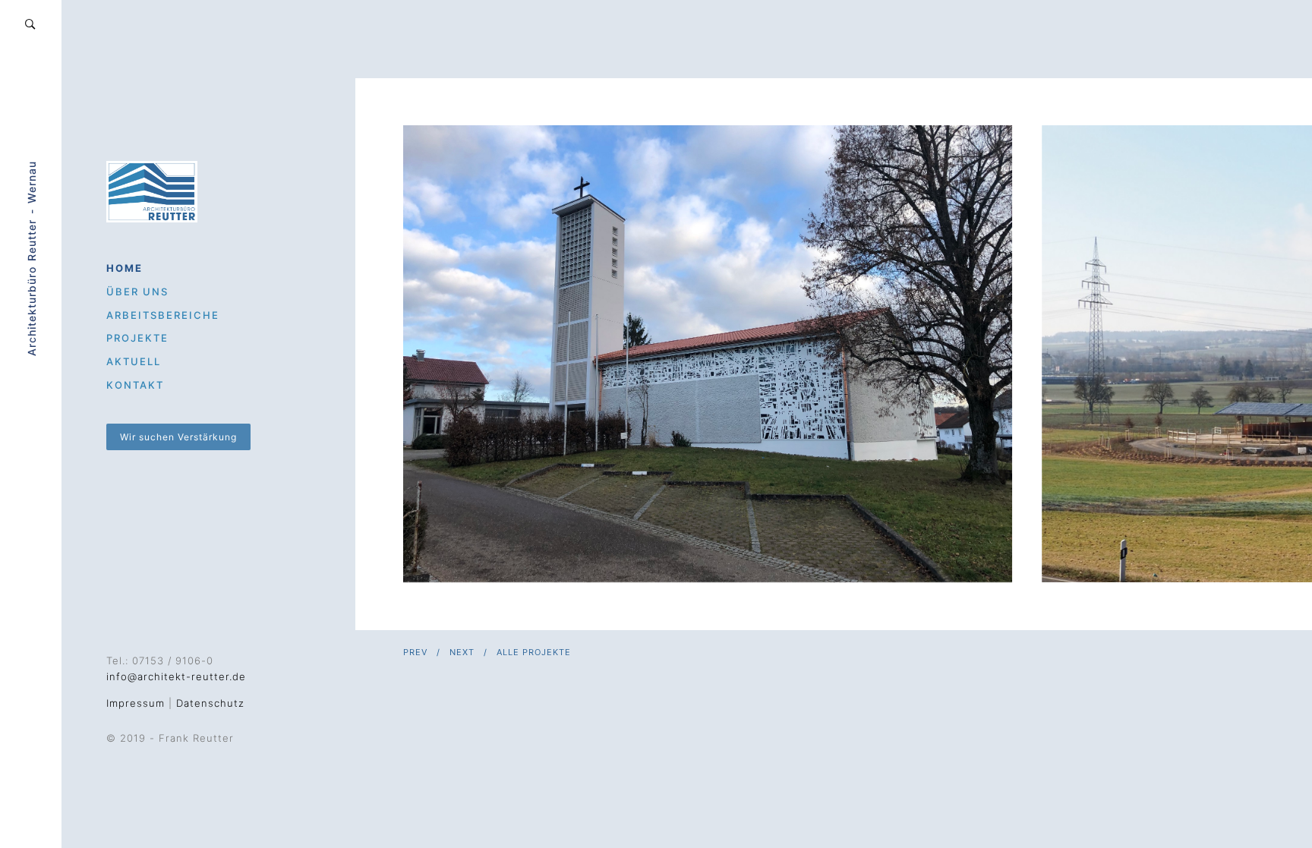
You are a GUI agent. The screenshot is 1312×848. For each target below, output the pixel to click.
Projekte (137, 338)
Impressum (135, 703)
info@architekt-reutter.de (176, 676)
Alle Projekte (534, 652)
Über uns (137, 291)
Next (462, 652)
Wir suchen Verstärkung (178, 437)
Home (124, 268)
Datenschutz (210, 703)
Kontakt (135, 385)
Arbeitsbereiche (162, 315)
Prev (415, 652)
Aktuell (133, 361)
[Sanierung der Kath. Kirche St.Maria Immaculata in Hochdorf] (707, 353)
